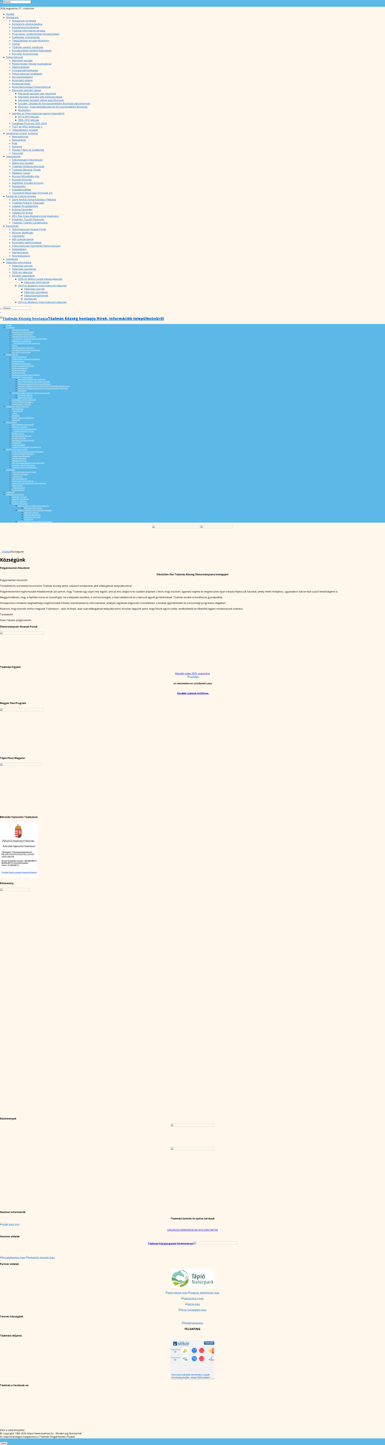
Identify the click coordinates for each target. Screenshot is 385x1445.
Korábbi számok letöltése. (193, 693)
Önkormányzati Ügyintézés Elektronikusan (36, 246)
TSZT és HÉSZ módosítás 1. (27, 126)
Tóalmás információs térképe (28, 30)
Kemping (17, 146)
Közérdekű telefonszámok (27, 242)
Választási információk (18, 262)
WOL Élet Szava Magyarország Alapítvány (35, 216)
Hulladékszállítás (21, 189)
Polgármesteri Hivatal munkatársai (31, 63)
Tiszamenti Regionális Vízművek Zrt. (32, 193)
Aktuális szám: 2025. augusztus (192, 673)
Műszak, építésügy (22, 232)
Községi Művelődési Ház (25, 176)
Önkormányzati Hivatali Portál (29, 229)
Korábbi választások (23, 275)
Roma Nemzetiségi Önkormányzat (31, 87)
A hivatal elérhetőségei (25, 70)
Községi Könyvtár (22, 179)
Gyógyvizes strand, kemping (22, 133)
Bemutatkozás (20, 136)
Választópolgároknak (36, 295)
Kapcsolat (17, 153)
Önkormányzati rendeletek (27, 73)
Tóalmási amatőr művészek (27, 47)
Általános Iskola (21, 173)
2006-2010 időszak (28, 120)
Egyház (16, 44)
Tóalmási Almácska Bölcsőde (28, 166)
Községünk (12, 17)
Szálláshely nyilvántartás (26, 37)
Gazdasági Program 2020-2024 (29, 123)
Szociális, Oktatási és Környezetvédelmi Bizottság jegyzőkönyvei (54, 103)
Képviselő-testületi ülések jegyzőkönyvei (41, 100)
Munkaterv (24, 110)
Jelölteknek (30, 299)
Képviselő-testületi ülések (26, 90)
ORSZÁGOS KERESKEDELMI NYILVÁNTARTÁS (192, 1230)
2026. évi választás (22, 272)
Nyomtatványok (21, 255)
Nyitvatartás (19, 140)
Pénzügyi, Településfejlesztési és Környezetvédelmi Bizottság (52, 107)
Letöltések (12, 259)
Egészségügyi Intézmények (27, 159)
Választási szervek (22, 265)
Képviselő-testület (22, 60)
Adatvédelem (19, 249)
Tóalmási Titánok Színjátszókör (30, 222)
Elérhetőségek (20, 252)
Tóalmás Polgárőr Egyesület (28, 203)
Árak (14, 143)
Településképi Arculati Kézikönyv (30, 40)
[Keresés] (1, 2)
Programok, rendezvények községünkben (35, 34)
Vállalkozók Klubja (22, 212)
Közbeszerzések (21, 83)
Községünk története (24, 20)
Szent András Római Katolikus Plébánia (34, 199)
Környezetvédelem (22, 77)
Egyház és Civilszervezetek (21, 196)
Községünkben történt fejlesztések (32, 50)
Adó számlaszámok (23, 239)
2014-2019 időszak (28, 116)
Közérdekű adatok (22, 80)
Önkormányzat (14, 57)
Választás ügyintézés (36, 292)
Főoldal (10, 14)
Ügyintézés (12, 226)
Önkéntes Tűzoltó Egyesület (28, 219)
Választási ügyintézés (24, 269)
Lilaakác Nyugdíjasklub (25, 206)
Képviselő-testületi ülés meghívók (37, 93)
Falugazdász (19, 186)
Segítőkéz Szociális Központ (27, 183)
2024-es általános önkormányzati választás (42, 285)
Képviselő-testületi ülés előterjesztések (40, 97)
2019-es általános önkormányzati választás (42, 302)
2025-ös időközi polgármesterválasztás (40, 279)
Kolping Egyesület (22, 209)
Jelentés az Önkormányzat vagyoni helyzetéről (38, 113)
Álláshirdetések (20, 67)
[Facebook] (1, 5)
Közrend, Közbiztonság (25, 54)
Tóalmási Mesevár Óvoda (26, 169)
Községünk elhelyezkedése (27, 24)
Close (3, 1443)
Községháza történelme (25, 27)
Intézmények (13, 156)
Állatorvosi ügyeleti (23, 163)
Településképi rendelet (25, 130)
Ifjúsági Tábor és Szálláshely (28, 150)
